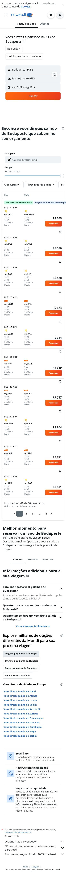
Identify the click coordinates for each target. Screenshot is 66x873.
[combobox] (36, 160)
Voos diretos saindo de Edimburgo (23, 726)
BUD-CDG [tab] (48, 559)
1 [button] (19, 513)
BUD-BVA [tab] (33, 559)
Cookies (25, 6)
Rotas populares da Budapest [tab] (21, 668)
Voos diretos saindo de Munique (21, 722)
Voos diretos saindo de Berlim (20, 735)
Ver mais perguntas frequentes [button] (33, 626)
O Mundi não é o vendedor (21, 841)
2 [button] (26, 513)
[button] (62, 5)
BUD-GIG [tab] (18, 559)
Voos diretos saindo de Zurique (21, 713)
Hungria (35, 866)
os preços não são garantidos (18, 832)
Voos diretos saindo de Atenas (20, 695)
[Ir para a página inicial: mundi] (22, 15)
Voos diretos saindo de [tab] (17, 675)
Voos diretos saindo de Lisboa (20, 700)
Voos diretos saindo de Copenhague (23, 718)
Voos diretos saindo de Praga (20, 731)
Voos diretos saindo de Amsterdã (22, 709)
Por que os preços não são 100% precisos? (30, 854)
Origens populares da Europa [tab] (21, 653)
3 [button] (32, 513)
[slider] (62, 175)
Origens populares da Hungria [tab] (21, 660)
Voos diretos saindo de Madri (20, 691)
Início (25, 866)
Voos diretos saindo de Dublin (20, 704)
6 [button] (46, 513)
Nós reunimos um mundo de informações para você (30, 847)
